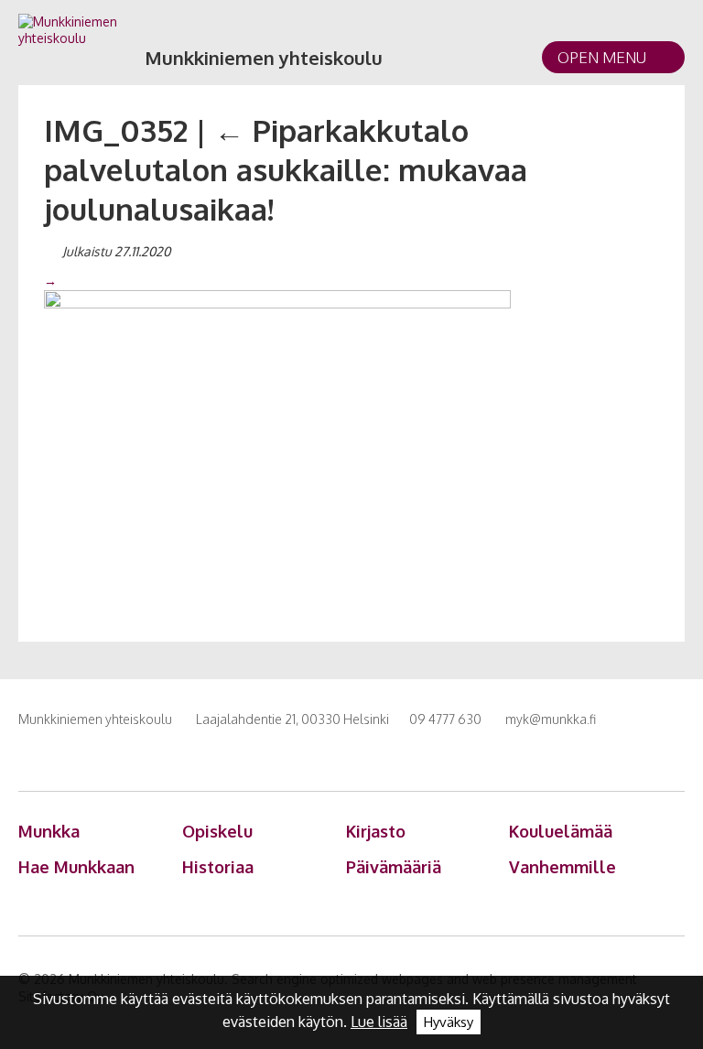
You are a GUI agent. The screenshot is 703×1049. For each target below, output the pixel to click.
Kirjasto (376, 831)
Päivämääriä (393, 867)
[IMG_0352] (277, 444)
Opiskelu (217, 831)
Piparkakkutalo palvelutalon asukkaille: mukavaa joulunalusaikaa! (285, 169)
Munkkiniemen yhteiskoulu (264, 58)
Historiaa (218, 867)
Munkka (49, 831)
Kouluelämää (560, 831)
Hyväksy (448, 1022)
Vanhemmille (562, 867)
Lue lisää (379, 1021)
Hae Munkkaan (76, 867)
